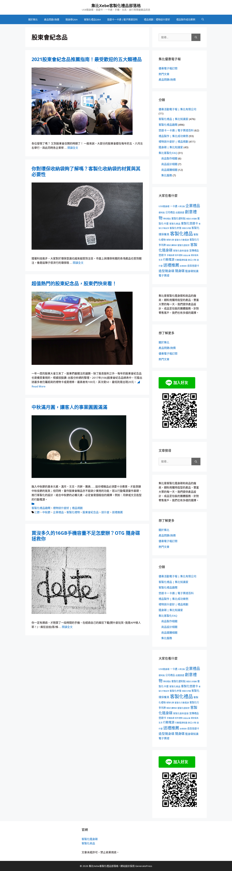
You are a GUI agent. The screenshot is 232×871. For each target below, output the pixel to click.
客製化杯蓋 (186, 228)
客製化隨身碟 (90, 839)
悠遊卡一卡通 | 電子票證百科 (176, 130)
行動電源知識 (181, 259)
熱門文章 (164, 74)
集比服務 (166, 175)
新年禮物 (179, 255)
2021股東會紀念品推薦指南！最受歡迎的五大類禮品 (87, 59)
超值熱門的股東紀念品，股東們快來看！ (74, 283)
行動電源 (168, 259)
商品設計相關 (169, 164)
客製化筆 (170, 239)
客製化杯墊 (175, 228)
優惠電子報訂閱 (168, 68)
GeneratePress (143, 866)
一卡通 (173, 206)
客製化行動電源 (182, 239)
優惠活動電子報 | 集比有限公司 (177, 109)
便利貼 (162, 212)
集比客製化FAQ (168, 153)
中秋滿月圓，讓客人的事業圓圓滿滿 (69, 407)
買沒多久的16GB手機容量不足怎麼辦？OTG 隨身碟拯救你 (86, 536)
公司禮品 (170, 212)
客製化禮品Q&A (92, 19)
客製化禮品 (181, 233)
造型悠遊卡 (193, 265)
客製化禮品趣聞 (41, 508)
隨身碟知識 (192, 271)
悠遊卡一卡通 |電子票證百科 (122, 19)
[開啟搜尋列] (202, 19)
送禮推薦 (117, 512)
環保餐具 (194, 255)
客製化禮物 (73, 512)
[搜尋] (195, 37)
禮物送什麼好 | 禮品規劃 (68, 508)
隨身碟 (179, 271)
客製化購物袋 (171, 245)
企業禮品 (58, 512)
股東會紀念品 (91, 512)
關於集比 (33, 19)
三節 (37, 512)
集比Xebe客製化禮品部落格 (116, 5)
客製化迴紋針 (183, 245)
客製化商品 (174, 223)
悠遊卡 (162, 255)
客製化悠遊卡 (189, 223)
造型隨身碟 (166, 271)
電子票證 (164, 275)
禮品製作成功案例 (185, 19)
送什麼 (105, 512)
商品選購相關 (169, 170)
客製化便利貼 (178, 218)
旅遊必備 (186, 255)
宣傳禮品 (194, 250)
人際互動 (181, 206)
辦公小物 (192, 259)
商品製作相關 (169, 158)
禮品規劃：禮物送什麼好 (157, 19)
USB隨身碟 (164, 206)
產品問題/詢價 (51, 19)
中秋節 (46, 512)
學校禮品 (167, 218)
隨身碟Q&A (71, 19)
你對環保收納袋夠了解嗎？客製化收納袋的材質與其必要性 (86, 171)
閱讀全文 (72, 148)
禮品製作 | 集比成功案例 (173, 136)
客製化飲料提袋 (181, 250)
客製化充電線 (191, 219)
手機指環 (170, 255)
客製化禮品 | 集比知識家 (173, 119)
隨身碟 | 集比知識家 (171, 147)
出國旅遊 (179, 212)
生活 (160, 260)
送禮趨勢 (183, 266)
